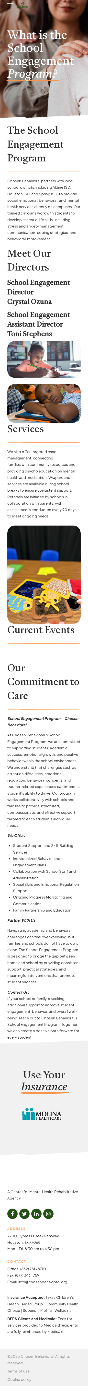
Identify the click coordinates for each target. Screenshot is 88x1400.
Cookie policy (19, 1379)
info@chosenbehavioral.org (42, 1281)
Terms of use (18, 1371)
